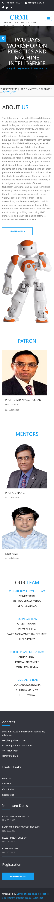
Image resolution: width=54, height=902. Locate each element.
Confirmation (10, 848)
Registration (8, 794)
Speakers (6, 783)
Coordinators (8, 789)
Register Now (18, 876)
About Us (6, 778)
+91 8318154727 (13, 2)
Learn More (17, 231)
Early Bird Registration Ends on (21, 827)
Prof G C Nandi (15, 492)
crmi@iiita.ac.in (36, 2)
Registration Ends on (14, 837)
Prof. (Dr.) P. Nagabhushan (23, 399)
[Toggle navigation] (48, 18)
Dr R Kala (11, 553)
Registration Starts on (15, 816)
